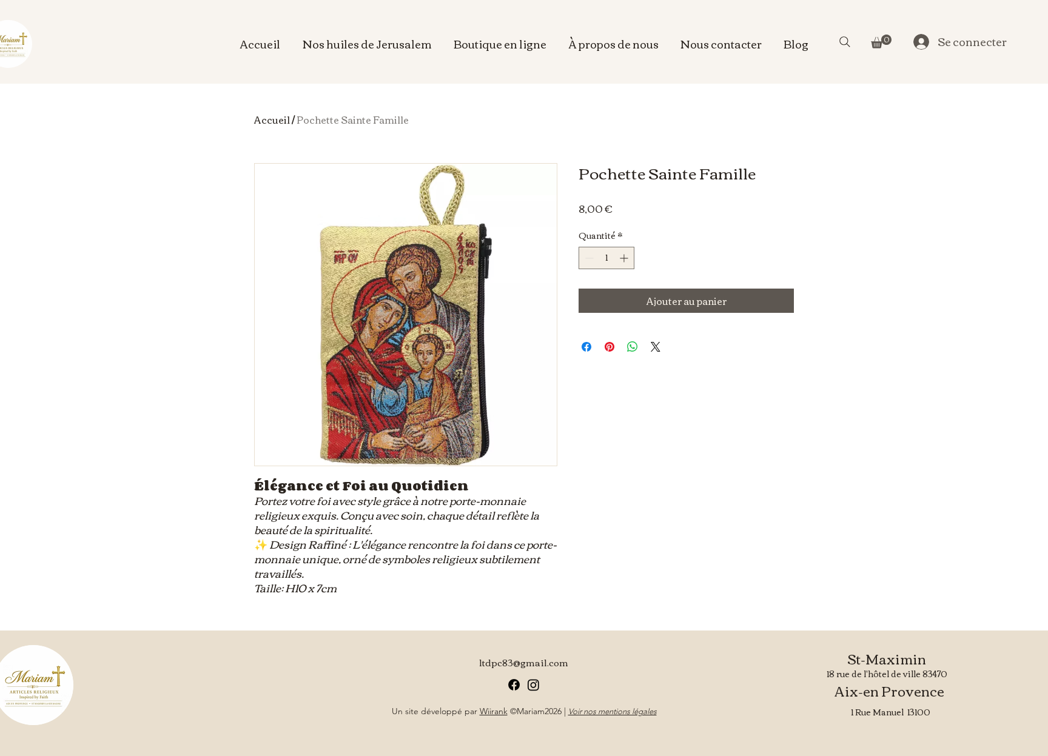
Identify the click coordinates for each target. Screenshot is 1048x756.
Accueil (272, 119)
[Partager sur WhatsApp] (632, 347)
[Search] (845, 42)
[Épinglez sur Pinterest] (609, 347)
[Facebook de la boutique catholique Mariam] (514, 684)
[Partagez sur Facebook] (586, 347)
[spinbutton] (606, 258)
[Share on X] (655, 347)
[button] (881, 42)
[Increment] (625, 258)
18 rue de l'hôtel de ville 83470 (887, 673)
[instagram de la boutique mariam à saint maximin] (533, 684)
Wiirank (494, 711)
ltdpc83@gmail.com (523, 662)
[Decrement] (588, 258)
